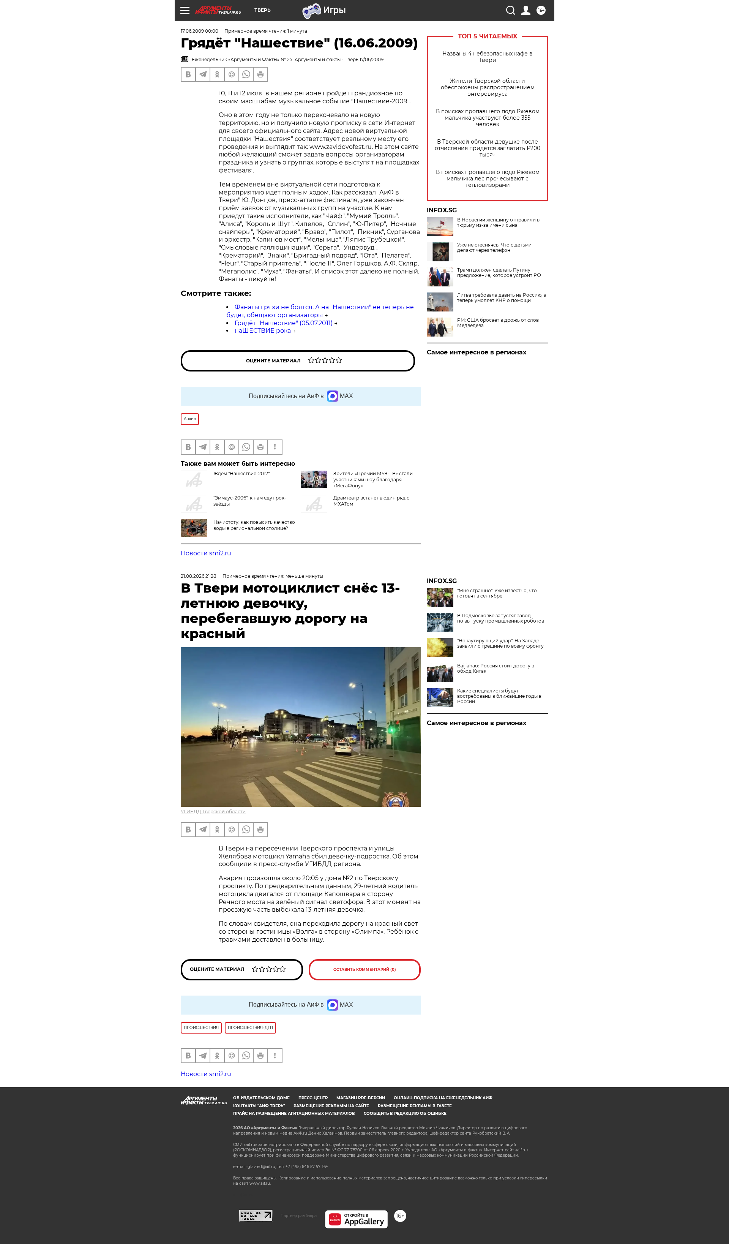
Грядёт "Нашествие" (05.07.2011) (284, 323)
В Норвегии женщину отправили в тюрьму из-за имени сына (498, 222)
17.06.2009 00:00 (199, 31)
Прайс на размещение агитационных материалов (294, 1113)
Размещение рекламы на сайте (331, 1105)
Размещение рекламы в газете (415, 1105)
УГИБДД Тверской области (213, 811)
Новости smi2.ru (206, 553)
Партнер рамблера (299, 1215)
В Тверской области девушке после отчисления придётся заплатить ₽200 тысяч (487, 148)
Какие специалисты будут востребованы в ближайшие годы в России (499, 696)
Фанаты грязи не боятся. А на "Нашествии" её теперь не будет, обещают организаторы (320, 311)
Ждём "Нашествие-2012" (241, 473)
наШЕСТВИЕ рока (263, 330)
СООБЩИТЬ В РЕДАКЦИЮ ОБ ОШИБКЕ (405, 1113)
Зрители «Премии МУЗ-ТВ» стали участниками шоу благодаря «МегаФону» (373, 479)
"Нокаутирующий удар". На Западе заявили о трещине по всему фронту (500, 643)
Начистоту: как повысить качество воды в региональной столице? (254, 525)
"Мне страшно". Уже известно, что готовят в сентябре (497, 593)
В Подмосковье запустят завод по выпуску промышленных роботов (500, 618)
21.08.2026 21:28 (198, 576)
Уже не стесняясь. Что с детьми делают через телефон (494, 247)
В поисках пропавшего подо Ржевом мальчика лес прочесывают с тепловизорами (488, 178)
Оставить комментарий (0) (364, 969)
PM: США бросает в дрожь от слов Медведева (498, 323)
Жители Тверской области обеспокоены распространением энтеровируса (488, 87)
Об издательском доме (261, 1097)
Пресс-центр (313, 1097)
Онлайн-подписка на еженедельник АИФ (443, 1097)
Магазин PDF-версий (360, 1097)
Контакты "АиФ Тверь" (259, 1105)
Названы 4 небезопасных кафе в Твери (487, 57)
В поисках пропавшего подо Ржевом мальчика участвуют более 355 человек (488, 118)
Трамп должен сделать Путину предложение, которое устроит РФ (499, 272)
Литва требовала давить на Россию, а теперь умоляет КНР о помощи (501, 297)
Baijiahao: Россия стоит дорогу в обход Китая (495, 668)
